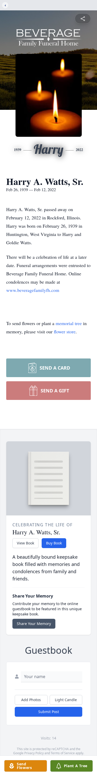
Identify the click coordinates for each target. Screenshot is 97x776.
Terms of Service (63, 753)
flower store (65, 331)
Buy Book (54, 543)
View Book (25, 543)
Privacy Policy (34, 753)
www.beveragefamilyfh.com (32, 290)
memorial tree (69, 323)
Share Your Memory (34, 623)
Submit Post (48, 711)
